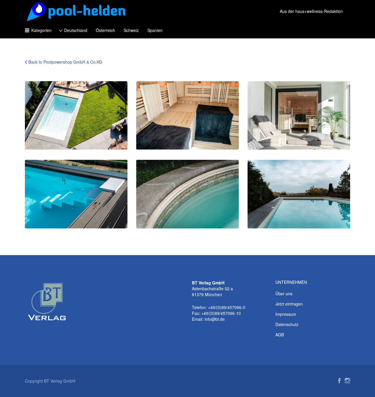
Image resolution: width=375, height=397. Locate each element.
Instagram (347, 380)
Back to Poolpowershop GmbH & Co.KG (65, 62)
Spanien (155, 30)
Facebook (339, 380)
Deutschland (75, 30)
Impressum (285, 314)
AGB (279, 334)
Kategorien (41, 30)
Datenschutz (287, 324)
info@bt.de (214, 319)
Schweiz (131, 30)
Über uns (283, 293)
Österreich (105, 30)
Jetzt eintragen (289, 304)
